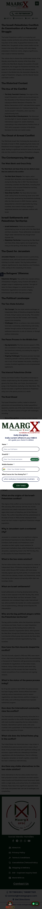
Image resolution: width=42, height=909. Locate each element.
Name (4, 444)
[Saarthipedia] (10, 903)
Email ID (5, 454)
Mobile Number (7, 464)
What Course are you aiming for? (14, 474)
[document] (21, 454)
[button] (39, 422)
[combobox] (4, 469)
